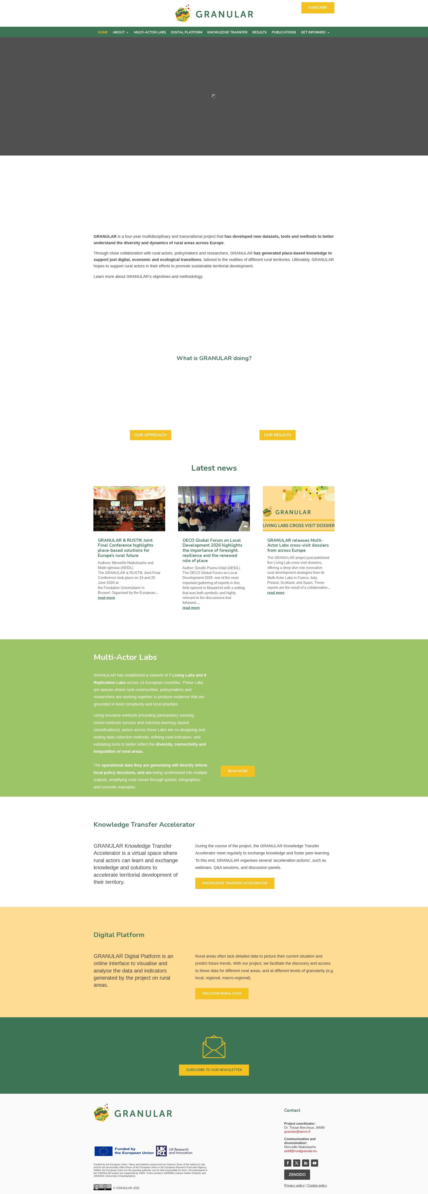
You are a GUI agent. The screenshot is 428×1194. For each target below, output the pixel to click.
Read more (238, 771)
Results (259, 33)
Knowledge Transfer (227, 33)
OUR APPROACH (150, 435)
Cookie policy (317, 1185)
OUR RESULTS (277, 435)
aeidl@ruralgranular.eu (300, 1151)
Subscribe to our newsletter (214, 1070)
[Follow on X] (296, 1163)
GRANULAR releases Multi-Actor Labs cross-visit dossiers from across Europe (298, 546)
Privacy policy (294, 1185)
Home (103, 33)
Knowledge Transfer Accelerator (234, 883)
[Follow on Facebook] (287, 1163)
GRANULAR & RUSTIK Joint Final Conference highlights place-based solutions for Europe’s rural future (125, 548)
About (119, 33)
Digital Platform (186, 33)
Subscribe (318, 7)
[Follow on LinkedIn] (305, 1163)
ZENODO (297, 1174)
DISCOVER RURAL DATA (221, 993)
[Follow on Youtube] (314, 1163)
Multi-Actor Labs (150, 33)
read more (106, 598)
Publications (284, 33)
